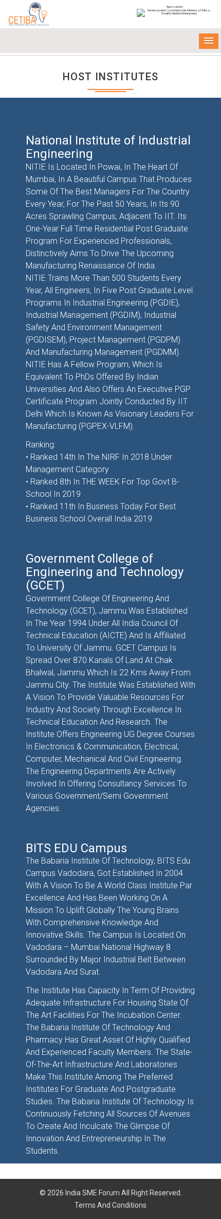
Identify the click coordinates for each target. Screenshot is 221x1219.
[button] (208, 41)
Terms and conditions (110, 1205)
